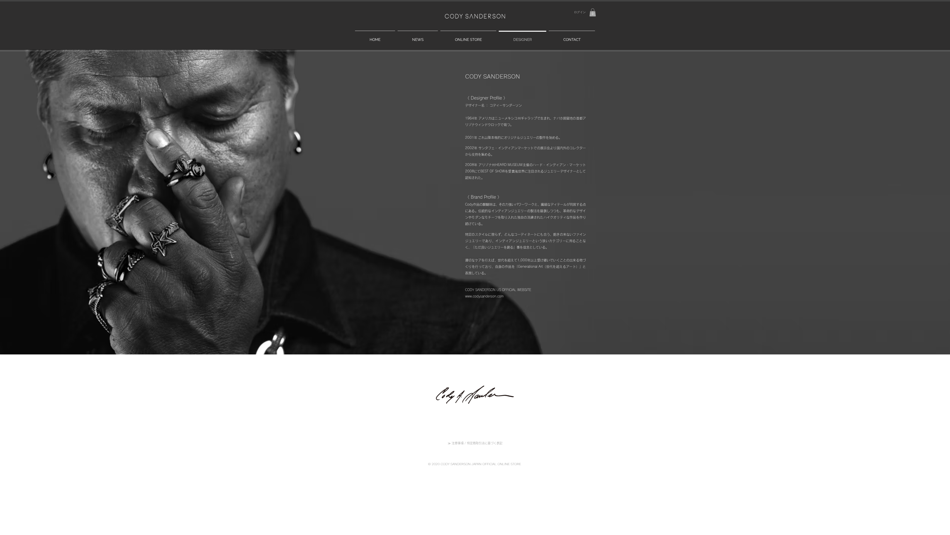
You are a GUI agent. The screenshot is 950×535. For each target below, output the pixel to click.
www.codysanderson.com (484, 296)
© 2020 (434, 464)
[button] (592, 12)
